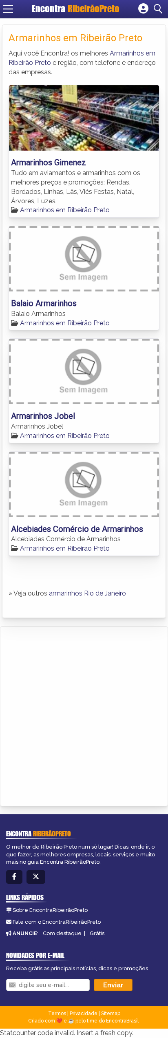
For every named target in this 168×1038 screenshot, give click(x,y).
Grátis (97, 933)
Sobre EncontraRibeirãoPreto (50, 910)
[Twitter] (36, 877)
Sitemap (110, 1013)
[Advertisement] (84, 715)
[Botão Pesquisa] (159, 9)
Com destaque (62, 933)
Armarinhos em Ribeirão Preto (65, 210)
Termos (57, 1013)
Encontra (75, 8)
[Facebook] (14, 877)
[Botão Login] (143, 9)
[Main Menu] (8, 9)
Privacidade (83, 1013)
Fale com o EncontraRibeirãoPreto (57, 922)
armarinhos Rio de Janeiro (87, 593)
